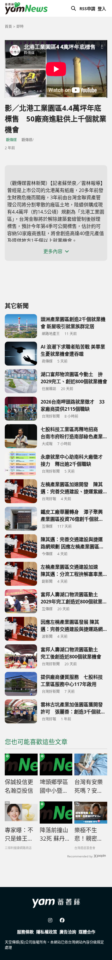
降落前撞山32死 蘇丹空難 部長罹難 (55, 834)
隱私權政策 (46, 932)
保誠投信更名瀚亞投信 (19, 786)
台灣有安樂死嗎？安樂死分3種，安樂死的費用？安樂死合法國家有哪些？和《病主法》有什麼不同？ (90, 786)
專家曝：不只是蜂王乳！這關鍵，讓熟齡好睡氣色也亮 (19, 834)
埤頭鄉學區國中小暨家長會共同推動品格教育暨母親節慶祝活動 (54, 786)
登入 (102, 8)
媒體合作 (87, 932)
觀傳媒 (11, 139)
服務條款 (25, 932)
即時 (20, 26)
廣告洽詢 (67, 932)
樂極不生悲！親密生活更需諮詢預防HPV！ (88, 834)
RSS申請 (87, 8)
